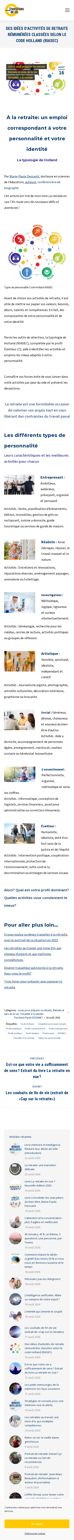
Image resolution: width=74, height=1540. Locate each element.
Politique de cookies (35, 1533)
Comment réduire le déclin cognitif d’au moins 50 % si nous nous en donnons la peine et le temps (44, 1261)
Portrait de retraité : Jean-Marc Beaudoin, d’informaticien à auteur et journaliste (43, 1478)
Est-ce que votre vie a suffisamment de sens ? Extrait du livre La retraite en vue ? (44, 1368)
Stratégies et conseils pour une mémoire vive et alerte (44, 1403)
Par (28, 1018)
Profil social (48, 1033)
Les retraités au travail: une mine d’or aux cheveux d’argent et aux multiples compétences (32, 954)
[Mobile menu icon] (67, 10)
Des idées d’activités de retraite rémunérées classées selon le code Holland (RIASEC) (44, 1348)
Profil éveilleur (15, 1033)
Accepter (37, 1524)
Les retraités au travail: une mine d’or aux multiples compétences (42, 1421)
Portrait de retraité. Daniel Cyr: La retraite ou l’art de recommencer (43, 1458)
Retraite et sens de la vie (22, 72)
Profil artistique (13, 1028)
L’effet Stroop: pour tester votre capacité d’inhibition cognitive (44, 1496)
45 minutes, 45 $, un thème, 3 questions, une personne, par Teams (43, 1238)
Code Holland (27, 1024)
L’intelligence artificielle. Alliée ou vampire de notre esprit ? (43, 1297)
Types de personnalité (49, 1038)
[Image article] (15, 1149)
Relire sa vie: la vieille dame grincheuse (42, 1439)
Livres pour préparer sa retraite (26, 66)
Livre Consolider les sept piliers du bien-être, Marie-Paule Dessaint (44, 1202)
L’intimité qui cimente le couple (43, 1311)
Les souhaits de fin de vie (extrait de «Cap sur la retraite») (44, 1330)
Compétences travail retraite (52, 1024)
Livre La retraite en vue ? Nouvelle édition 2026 (40, 1183)
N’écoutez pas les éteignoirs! (42, 1279)
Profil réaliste (32, 1033)
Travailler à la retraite (20, 77)
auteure (30, 182)
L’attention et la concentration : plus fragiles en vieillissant (44, 1220)
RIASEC (62, 1033)
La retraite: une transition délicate (40, 1167)
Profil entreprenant (58, 1028)
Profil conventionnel (35, 1028)
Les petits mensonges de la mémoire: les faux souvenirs (42, 1387)
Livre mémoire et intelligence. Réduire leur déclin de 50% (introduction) (43, 1149)
